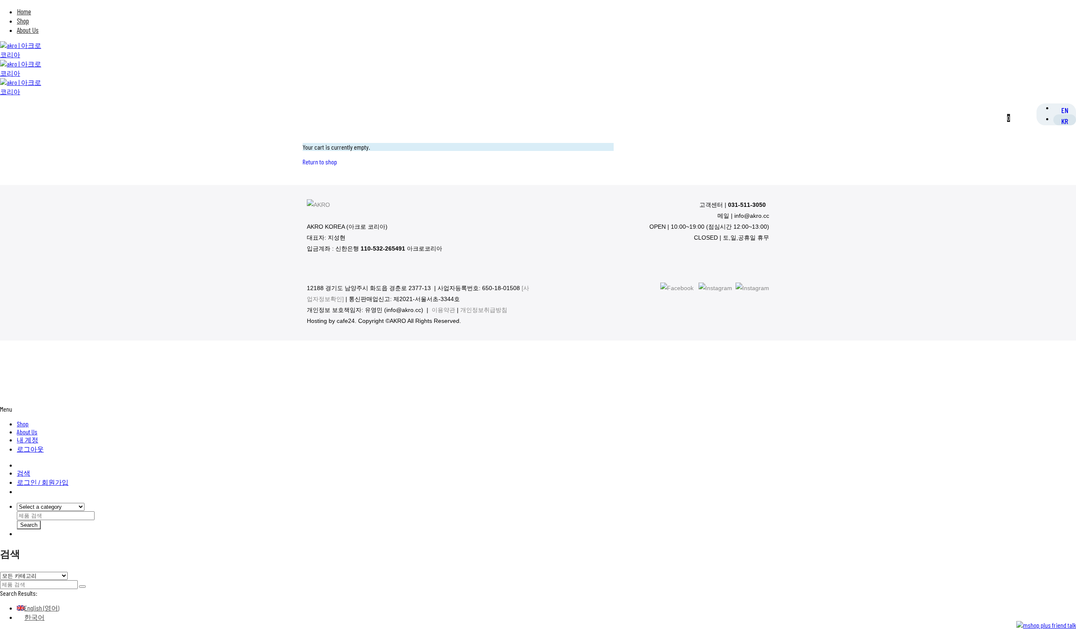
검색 (23, 473)
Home (24, 11)
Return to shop (320, 162)
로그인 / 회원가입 (43, 482)
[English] (1064, 109)
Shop (23, 20)
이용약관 (443, 310)
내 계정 (27, 440)
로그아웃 (30, 449)
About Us (28, 29)
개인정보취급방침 (483, 310)
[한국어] (1064, 120)
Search (28, 525)
